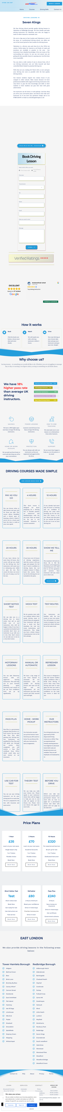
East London (54, 1090)
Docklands (9, 994)
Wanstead (39, 1048)
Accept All (32, 1105)
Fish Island (9, 1001)
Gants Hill (39, 997)
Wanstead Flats (41, 1052)
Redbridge (39, 1030)
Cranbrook (39, 986)
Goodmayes (40, 1001)
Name (20, 201)
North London (54, 1092)
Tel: (20, 192)
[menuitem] (21, 9)
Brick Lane (9, 979)
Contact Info (38, 1091)
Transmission (22, 184)
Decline (31, 1109)
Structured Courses (8, 1089)
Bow (7, 975)
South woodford (41, 1041)
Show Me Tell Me (9, 1091)
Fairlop (38, 990)
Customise (10, 1105)
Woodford (39, 1056)
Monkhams (40, 1023)
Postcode (21, 175)
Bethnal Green (11, 972)
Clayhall (39, 983)
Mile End (9, 1016)
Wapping (9, 1038)
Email (20, 210)
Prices (39, 1089)
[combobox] (31, 187)
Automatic (24, 1089)
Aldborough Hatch (42, 968)
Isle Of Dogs (10, 1008)
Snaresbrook (40, 1038)
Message (21, 228)
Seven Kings (40, 1034)
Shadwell (9, 1023)
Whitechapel (10, 1041)
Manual (24, 1091)
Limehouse (10, 1012)
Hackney (9, 1005)
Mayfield (39, 1019)
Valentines (39, 1045)
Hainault (39, 1005)
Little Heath (40, 1012)
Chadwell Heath (41, 979)
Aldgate (8, 968)
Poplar (8, 1019)
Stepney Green (11, 1034)
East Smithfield (11, 997)
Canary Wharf (10, 986)
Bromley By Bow (11, 983)
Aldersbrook (40, 972)
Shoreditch (9, 1027)
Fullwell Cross (40, 994)
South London (54, 1094)
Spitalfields (9, 1030)
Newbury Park (41, 1027)
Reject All (21, 1105)
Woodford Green (41, 1063)
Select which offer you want (26, 167)
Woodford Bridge (42, 1059)
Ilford (38, 1008)
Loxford (39, 1016)
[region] (21, 1100)
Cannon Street (11, 990)
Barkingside (40, 975)
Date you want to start (24, 219)
